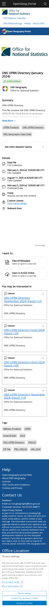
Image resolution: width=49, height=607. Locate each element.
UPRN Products (11, 127)
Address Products (12, 428)
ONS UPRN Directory (33, 127)
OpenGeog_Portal (24, 4)
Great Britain (9, 435)
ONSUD (32, 442)
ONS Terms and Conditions (16, 484)
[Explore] (24, 230)
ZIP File (6, 449)
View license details (17, 203)
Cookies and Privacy (12, 487)
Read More (7, 120)
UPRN (27, 428)
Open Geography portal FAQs (17, 474)
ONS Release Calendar (14, 18)
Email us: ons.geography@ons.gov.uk (21, 503)
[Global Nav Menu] (3, 3)
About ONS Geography (13, 478)
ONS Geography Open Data (17, 134)
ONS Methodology (12, 23)
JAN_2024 (35, 449)
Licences (6, 481)
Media (27, 23)
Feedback (7, 500)
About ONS (38, 23)
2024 (22, 435)
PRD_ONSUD (20, 449)
